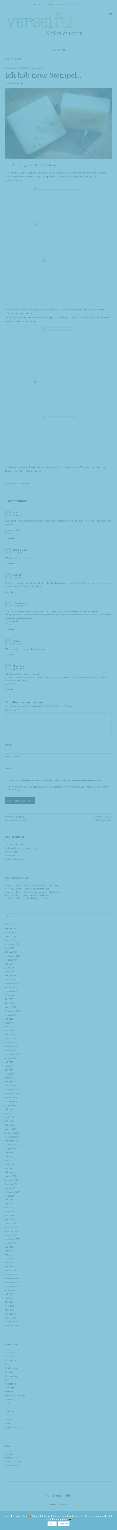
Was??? (64, 1524)
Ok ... (52, 1524)
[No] (113, 1520)
